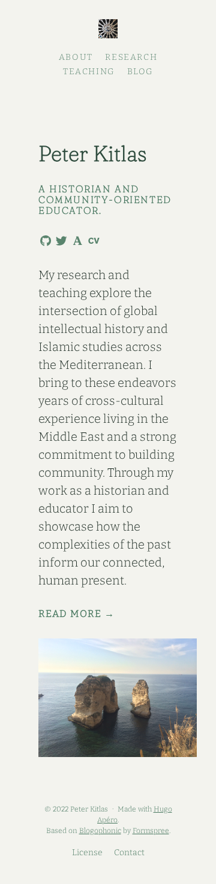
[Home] (108, 30)
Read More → (76, 613)
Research (131, 57)
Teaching (89, 71)
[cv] (92, 240)
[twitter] (59, 241)
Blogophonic (100, 831)
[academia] (75, 240)
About (76, 57)
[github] (43, 241)
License (87, 852)
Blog (140, 71)
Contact (129, 852)
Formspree (151, 831)
